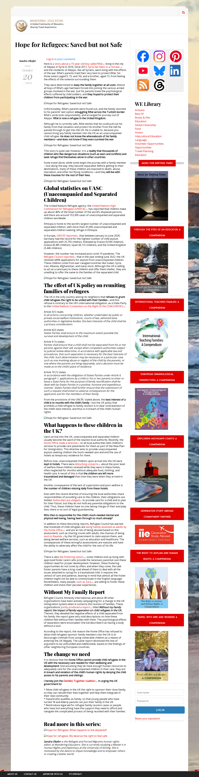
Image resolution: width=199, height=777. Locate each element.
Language (141, 140)
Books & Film (142, 117)
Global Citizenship (145, 125)
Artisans (140, 110)
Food (138, 128)
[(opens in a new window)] (143, 56)
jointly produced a (75, 607)
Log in (50, 59)
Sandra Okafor (27, 61)
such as (83, 582)
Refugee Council (59, 256)
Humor (139, 132)
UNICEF (66, 235)
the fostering (71, 557)
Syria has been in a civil (104, 67)
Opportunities (143, 147)
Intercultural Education (148, 136)
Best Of (139, 114)
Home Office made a (61, 443)
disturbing (86, 464)
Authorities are (66, 500)
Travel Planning (144, 151)
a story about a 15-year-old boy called (78, 63)
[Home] (40, 25)
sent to (53, 536)
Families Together (79, 681)
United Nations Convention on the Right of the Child (87, 306)
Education (140, 121)
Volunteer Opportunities (149, 143)
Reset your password (147, 718)
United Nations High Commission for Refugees (80, 207)
